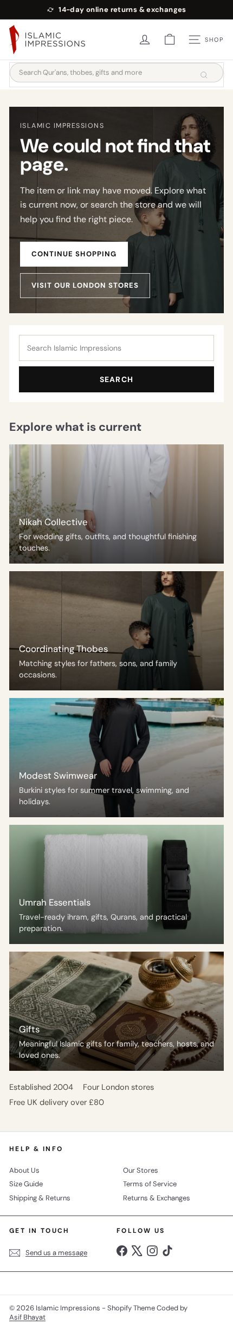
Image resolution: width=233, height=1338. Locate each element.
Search (116, 379)
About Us (24, 1170)
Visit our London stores (85, 285)
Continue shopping (73, 253)
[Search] (204, 75)
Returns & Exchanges (156, 1198)
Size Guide (26, 1183)
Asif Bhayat (27, 1317)
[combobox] (116, 72)
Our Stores (140, 1170)
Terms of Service (150, 1183)
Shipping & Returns (39, 1198)
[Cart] (169, 39)
